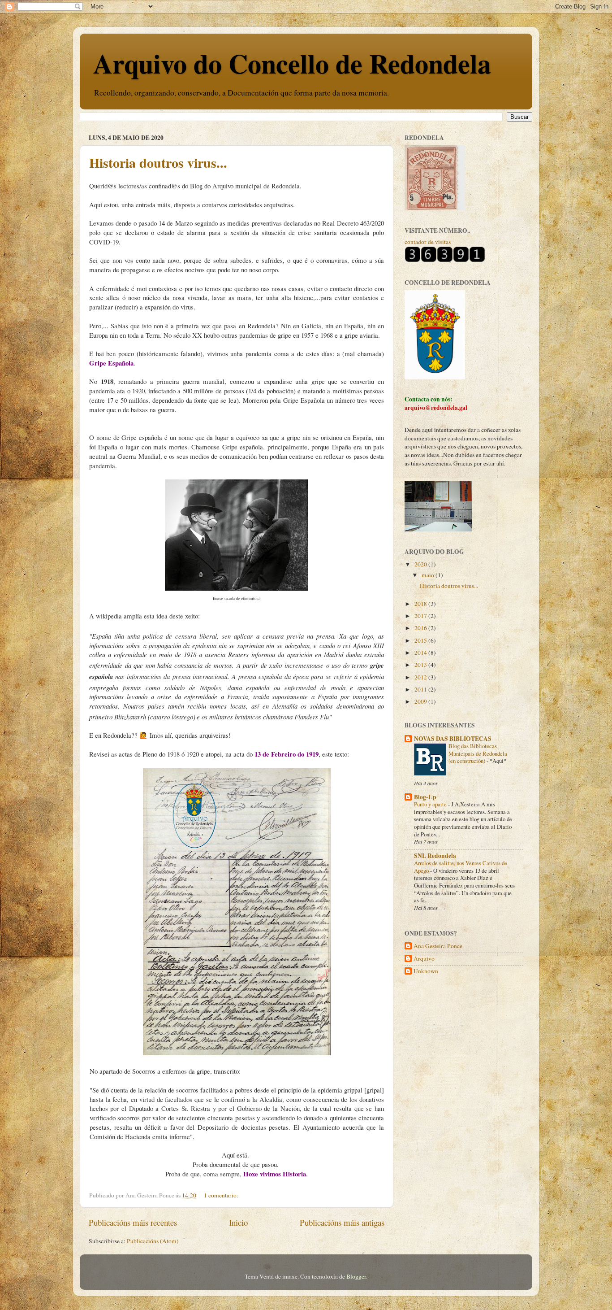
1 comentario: (222, 1195)
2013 (421, 665)
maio (428, 575)
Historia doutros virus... (158, 162)
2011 (421, 689)
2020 (421, 564)
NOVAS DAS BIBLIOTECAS (452, 738)
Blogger (356, 1276)
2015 (421, 640)
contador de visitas (428, 242)
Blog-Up (425, 796)
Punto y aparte (431, 804)
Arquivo (424, 958)
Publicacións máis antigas (342, 1222)
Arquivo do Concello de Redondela (292, 63)
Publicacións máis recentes (133, 1222)
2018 (421, 604)
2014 (421, 652)
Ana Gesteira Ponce (438, 946)
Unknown (426, 971)
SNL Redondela (435, 855)
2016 (421, 628)
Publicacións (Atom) (153, 1241)
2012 (421, 677)
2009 (421, 701)
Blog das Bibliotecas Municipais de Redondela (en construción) (477, 753)
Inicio (238, 1222)
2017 (421, 616)
